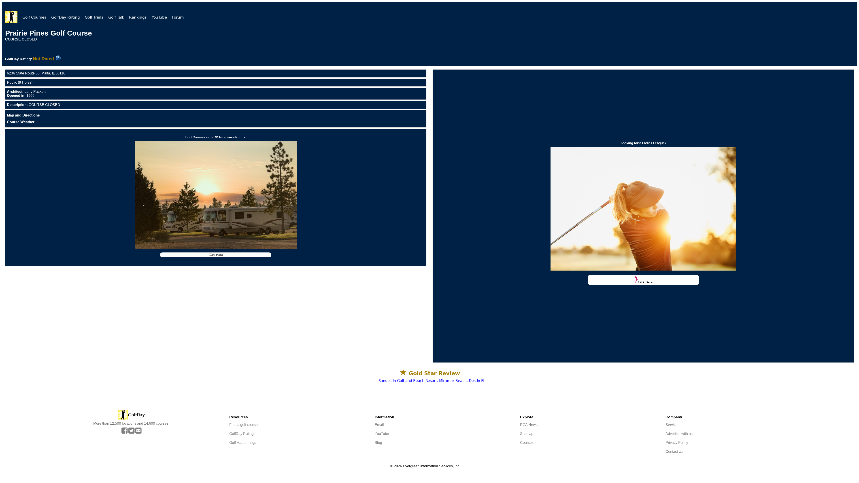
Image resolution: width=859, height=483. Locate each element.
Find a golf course (243, 425)
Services (672, 425)
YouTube (159, 17)
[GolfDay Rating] (58, 58)
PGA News (529, 425)
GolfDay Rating (65, 17)
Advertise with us (679, 434)
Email (379, 425)
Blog (378, 443)
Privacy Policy (677, 443)
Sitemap (526, 434)
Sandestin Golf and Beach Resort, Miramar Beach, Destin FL (431, 381)
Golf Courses (34, 17)
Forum (178, 17)
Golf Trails (94, 17)
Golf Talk (116, 17)
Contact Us (674, 451)
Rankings (138, 17)
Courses (527, 443)
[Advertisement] (643, 104)
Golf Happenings (242, 443)
